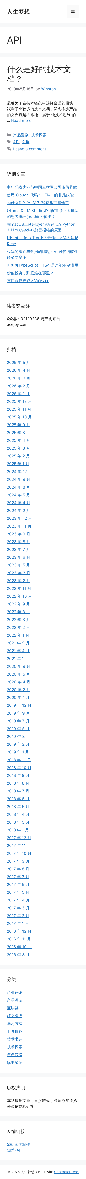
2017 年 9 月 (18, 861)
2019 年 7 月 (18, 721)
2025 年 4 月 (18, 440)
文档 (25, 142)
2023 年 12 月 (19, 518)
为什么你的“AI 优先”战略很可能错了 (38, 203)
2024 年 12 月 (19, 471)
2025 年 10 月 (19, 417)
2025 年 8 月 (18, 432)
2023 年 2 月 (18, 580)
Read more (21, 120)
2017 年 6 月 (18, 884)
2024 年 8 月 (18, 487)
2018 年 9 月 (18, 775)
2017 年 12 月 (19, 837)
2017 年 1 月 (18, 923)
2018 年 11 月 (19, 760)
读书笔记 (14, 1062)
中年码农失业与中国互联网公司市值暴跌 (42, 187)
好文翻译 (14, 1016)
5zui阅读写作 (18, 1144)
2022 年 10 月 (19, 596)
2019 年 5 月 (18, 728)
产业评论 (14, 992)
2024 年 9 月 (18, 479)
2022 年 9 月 (18, 604)
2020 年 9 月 (18, 666)
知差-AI (13, 1150)
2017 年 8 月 (18, 869)
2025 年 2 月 (18, 456)
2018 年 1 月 (18, 830)
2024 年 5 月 (18, 495)
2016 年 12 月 (19, 931)
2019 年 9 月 (18, 713)
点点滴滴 (14, 1055)
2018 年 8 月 (18, 783)
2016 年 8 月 (18, 954)
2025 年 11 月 (19, 409)
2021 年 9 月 (18, 643)
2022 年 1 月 (18, 635)
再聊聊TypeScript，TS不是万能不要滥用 (42, 265)
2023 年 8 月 (18, 541)
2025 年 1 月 (18, 464)
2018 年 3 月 (18, 822)
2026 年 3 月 (18, 378)
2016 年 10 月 (19, 947)
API (16, 142)
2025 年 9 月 (18, 425)
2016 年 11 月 (19, 939)
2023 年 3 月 (18, 573)
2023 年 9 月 (18, 534)
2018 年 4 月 (18, 814)
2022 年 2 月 (18, 627)
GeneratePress (66, 1172)
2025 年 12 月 (19, 401)
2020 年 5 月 (18, 674)
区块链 (13, 1008)
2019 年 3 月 (18, 736)
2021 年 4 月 (18, 651)
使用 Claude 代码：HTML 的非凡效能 (40, 195)
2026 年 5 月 (18, 362)
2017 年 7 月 (18, 876)
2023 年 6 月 (18, 557)
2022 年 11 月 (19, 588)
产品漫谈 (21, 135)
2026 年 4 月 (18, 370)
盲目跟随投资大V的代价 (28, 280)
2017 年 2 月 (18, 915)
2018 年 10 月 (19, 767)
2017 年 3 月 (18, 908)
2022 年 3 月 (18, 619)
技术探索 (39, 135)
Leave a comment (29, 149)
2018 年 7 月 (18, 791)
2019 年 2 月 (18, 744)
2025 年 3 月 (18, 448)
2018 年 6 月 (18, 799)
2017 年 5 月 (18, 892)
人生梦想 (18, 11)
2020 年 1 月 (18, 697)
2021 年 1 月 (18, 658)
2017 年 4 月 (18, 900)
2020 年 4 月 (18, 682)
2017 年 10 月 (19, 853)
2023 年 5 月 (18, 565)
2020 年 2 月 (18, 689)
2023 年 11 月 (19, 526)
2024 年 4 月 (18, 502)
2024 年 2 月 (18, 510)
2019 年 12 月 (19, 705)
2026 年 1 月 (18, 393)
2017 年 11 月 (19, 845)
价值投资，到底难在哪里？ (30, 273)
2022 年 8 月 (18, 612)
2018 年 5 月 (18, 806)
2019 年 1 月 (18, 752)
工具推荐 (14, 1031)
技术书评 (14, 1039)
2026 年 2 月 (18, 386)
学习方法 (14, 1023)
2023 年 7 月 (18, 549)
